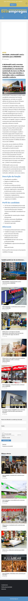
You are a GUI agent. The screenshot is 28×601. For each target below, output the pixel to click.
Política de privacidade (6, 587)
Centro (16, 326)
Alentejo (8, 326)
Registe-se (13, 4)
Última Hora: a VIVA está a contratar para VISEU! (13, 550)
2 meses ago (5, 478)
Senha (2, 426)
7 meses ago (5, 362)
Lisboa (19, 326)
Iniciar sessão (6, 440)
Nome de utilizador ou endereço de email (11, 419)
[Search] (25, 17)
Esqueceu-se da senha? (7, 446)
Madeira (4, 52)
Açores (4, 326)
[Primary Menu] (2, 17)
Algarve (12, 326)
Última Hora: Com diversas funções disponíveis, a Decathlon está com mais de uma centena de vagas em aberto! (12, 333)
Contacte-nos (4, 584)
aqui (11, 252)
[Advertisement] (14, 36)
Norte (4, 328)
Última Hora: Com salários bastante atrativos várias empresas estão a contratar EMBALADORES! (13, 360)
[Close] (26, 3)
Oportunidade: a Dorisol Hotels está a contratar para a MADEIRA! (11, 282)
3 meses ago (5, 284)
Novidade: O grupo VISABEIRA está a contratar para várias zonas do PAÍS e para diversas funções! (13, 411)
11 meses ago (6, 59)
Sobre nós (3, 589)
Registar (4, 444)
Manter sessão (6, 437)
